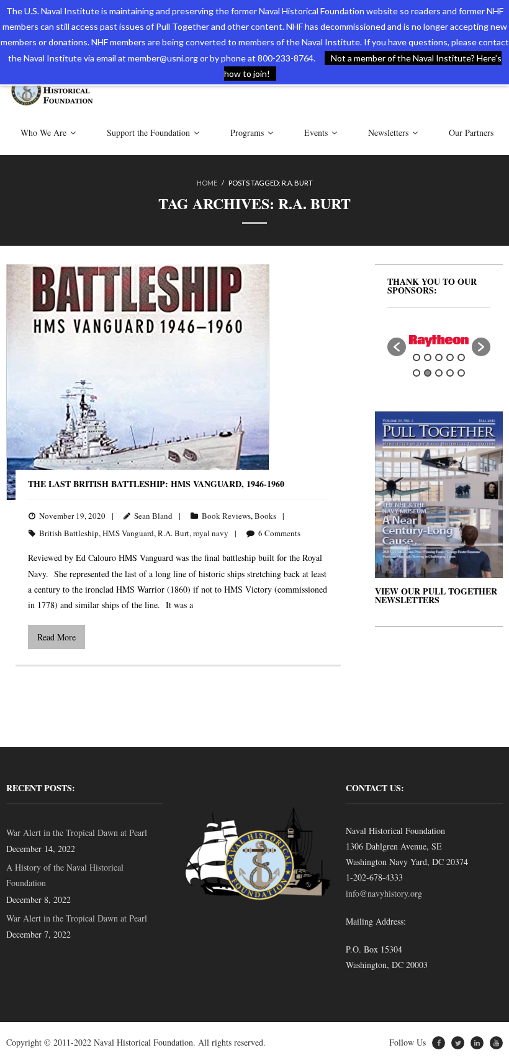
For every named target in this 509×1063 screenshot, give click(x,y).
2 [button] (427, 357)
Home (207, 183)
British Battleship (69, 533)
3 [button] (439, 357)
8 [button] (439, 373)
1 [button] (416, 357)
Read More (56, 637)
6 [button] (416, 373)
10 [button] (461, 373)
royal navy (210, 533)
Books (265, 515)
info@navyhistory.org (384, 893)
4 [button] (450, 357)
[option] (439, 341)
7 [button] (427, 373)
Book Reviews (226, 515)
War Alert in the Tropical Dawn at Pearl (76, 832)
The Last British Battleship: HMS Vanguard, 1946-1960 (156, 483)
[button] (396, 347)
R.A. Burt (173, 533)
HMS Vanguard (128, 533)
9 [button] (450, 373)
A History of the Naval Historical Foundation (65, 875)
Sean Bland (153, 515)
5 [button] (461, 357)
